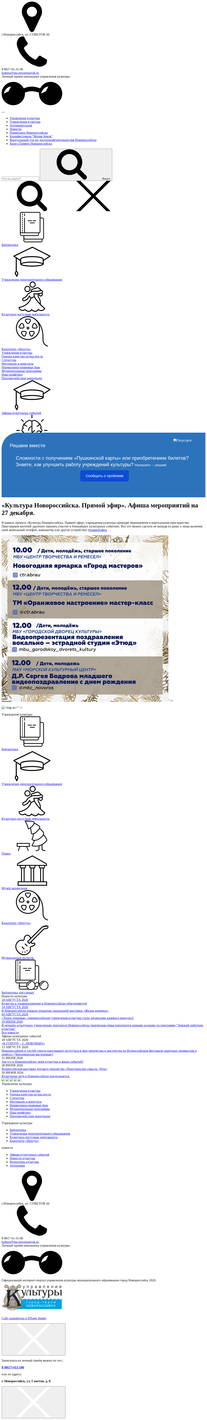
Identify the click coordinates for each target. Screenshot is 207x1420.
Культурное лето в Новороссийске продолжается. (36, 1076)
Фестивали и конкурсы (26, 1101)
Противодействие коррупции (30, 1116)
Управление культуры (25, 118)
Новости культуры (22, 1158)
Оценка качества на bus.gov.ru (30, 1094)
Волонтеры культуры (24, 1162)
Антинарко (17, 1165)
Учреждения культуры (25, 121)
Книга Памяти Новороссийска (31, 143)
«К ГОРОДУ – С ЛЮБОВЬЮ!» (23, 1043)
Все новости (10, 1032)
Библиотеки (18, 1130)
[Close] (33, 1339)
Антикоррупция (21, 125)
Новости (16, 129)
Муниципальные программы (30, 1109)
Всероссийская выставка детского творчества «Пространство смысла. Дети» (54, 1069)
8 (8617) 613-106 (13, 1367)
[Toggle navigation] (3, 112)
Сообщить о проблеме (105, 476)
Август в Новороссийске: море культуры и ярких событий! (42, 1061)
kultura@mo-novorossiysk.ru (20, 73)
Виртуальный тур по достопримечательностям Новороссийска (53, 140)
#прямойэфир (97, 530)
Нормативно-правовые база (29, 1105)
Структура (17, 1098)
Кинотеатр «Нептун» (24, 1141)
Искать (106, 178)
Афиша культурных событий (29, 1154)
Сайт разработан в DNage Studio (24, 1318)
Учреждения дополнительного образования (40, 1133)
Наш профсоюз (20, 1112)
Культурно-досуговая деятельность (34, 1137)
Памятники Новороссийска (29, 132)
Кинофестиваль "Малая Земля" (31, 136)
